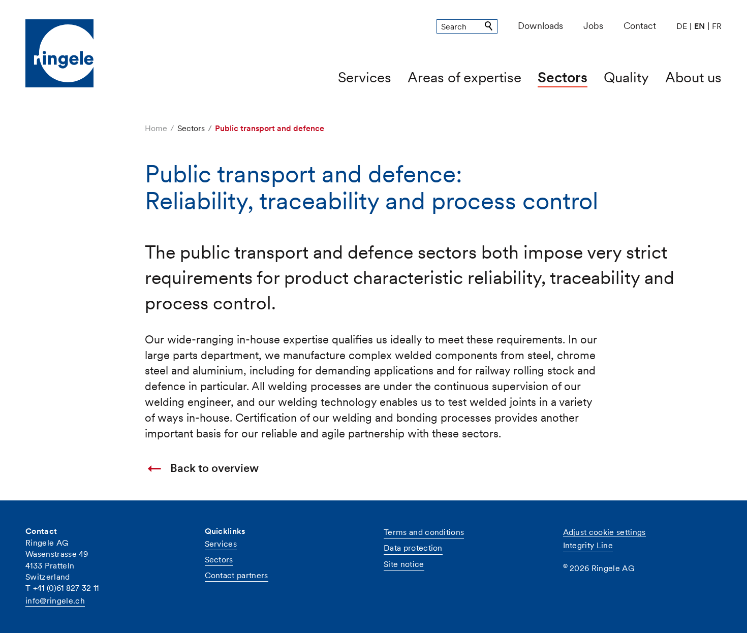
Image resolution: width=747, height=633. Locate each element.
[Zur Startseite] (74, 53)
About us (693, 77)
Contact (640, 25)
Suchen (489, 26)
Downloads (540, 25)
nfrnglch (56, 601)
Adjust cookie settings (604, 532)
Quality (626, 77)
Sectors (562, 77)
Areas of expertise (464, 77)
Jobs (593, 25)
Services (364, 77)
